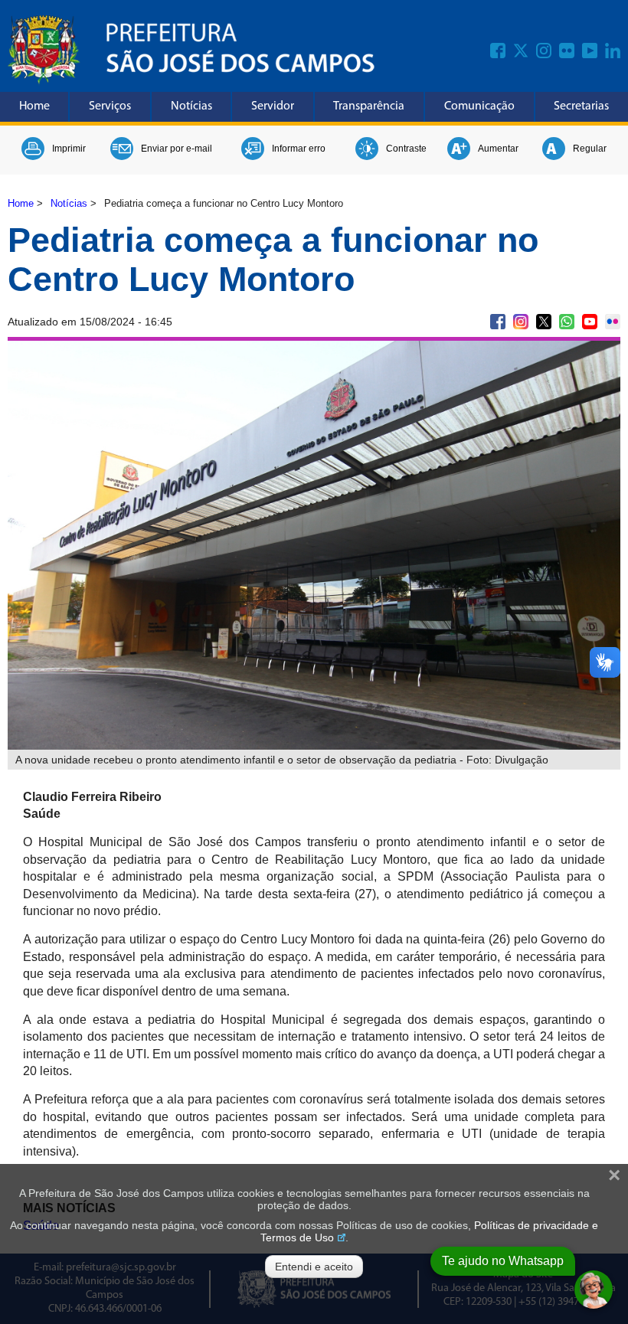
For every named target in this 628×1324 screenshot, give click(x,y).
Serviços (110, 106)
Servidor (272, 106)
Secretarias (581, 106)
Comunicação (479, 106)
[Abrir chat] (593, 1289)
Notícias (191, 106)
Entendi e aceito (314, 1266)
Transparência (368, 106)
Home (34, 106)
